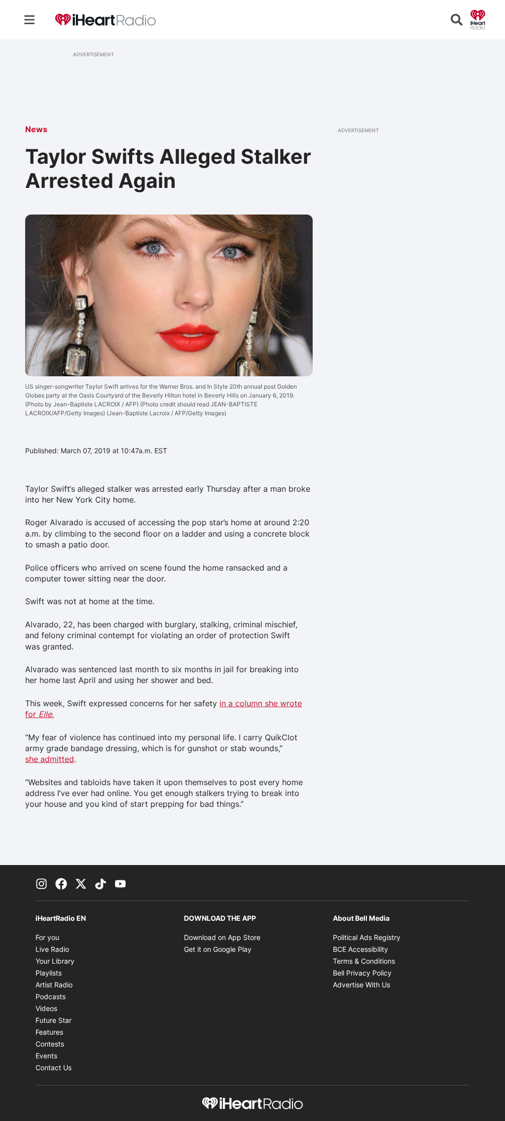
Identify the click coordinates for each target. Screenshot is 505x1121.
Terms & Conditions (364, 961)
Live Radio (52, 949)
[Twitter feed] (81, 883)
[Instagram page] (41, 883)
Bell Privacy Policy (362, 973)
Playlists (49, 973)
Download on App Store (222, 937)
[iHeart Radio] (477, 19)
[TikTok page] (101, 883)
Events (46, 1055)
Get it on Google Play (218, 949)
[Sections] (29, 20)
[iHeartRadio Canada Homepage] (105, 20)
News (36, 129)
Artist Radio (54, 984)
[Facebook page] (61, 883)
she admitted (49, 759)
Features (49, 1032)
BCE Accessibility (360, 949)
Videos (46, 1008)
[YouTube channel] (120, 883)
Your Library (55, 961)
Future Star (54, 1020)
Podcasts (51, 996)
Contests (50, 1044)
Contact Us (54, 1067)
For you (47, 937)
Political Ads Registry (366, 937)
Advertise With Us (361, 984)
